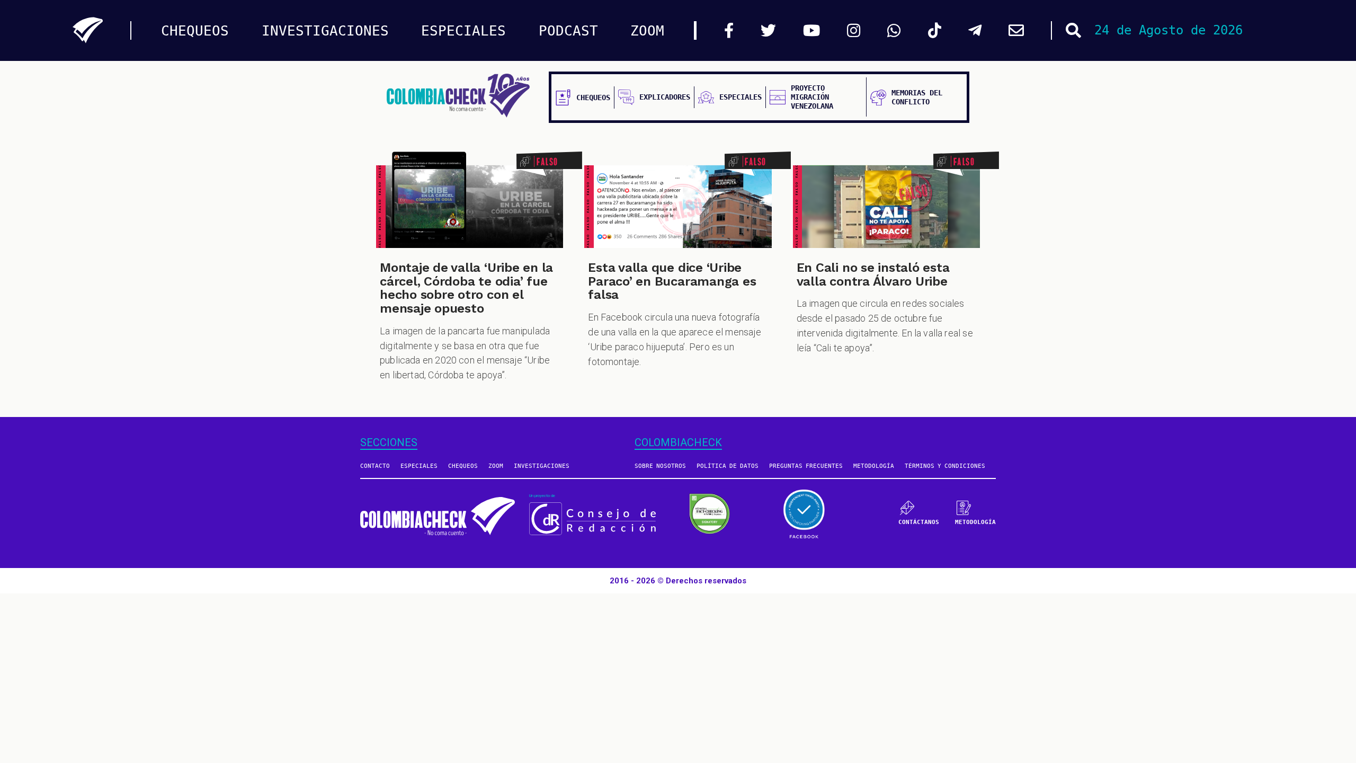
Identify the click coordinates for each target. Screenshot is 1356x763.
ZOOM (647, 31)
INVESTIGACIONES (325, 31)
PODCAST (568, 31)
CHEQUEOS (195, 31)
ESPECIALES (463, 31)
